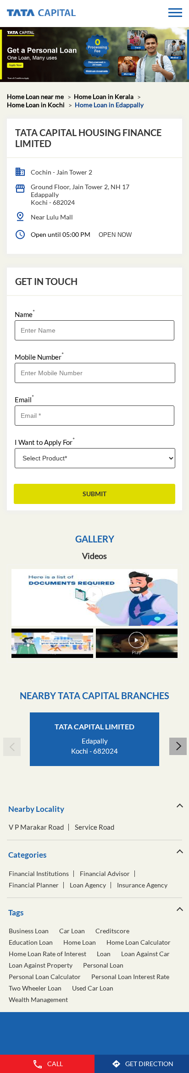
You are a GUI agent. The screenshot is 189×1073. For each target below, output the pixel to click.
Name (25, 313)
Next (177, 747)
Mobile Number (39, 356)
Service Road (94, 827)
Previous (11, 747)
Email (24, 399)
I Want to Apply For (45, 441)
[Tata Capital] (41, 13)
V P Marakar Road (36, 827)
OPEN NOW (115, 234)
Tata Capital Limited (94, 726)
